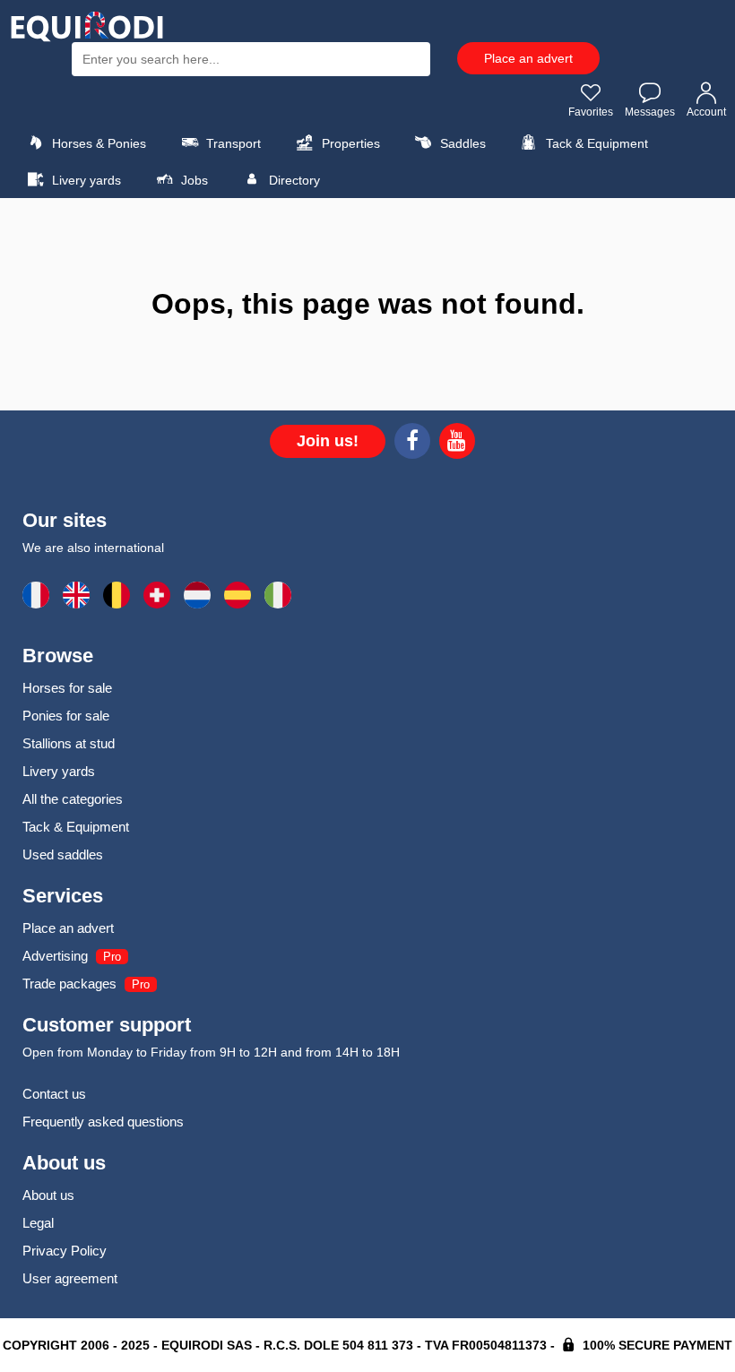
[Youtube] (457, 444)
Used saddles (62, 854)
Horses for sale (67, 687)
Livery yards (84, 180)
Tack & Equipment (595, 143)
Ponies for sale (65, 715)
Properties (349, 143)
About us (48, 1195)
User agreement (69, 1278)
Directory (292, 180)
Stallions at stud (68, 743)
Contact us (54, 1093)
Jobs (192, 180)
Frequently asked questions (103, 1121)
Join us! (328, 441)
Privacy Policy (64, 1250)
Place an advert (528, 58)
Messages (650, 112)
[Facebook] (412, 444)
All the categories (72, 799)
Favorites (590, 112)
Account (706, 112)
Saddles (461, 143)
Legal (38, 1222)
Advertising (55, 955)
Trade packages (69, 983)
